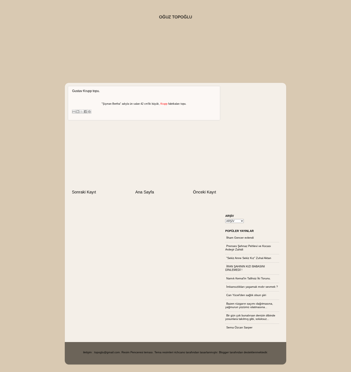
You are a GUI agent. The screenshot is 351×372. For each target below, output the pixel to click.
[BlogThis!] (78, 112)
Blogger (224, 352)
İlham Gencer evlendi (240, 237)
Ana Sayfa (144, 192)
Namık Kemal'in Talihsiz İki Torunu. (248, 278)
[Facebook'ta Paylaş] (85, 112)
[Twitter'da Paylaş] (82, 112)
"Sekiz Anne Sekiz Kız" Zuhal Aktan (248, 258)
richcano (179, 352)
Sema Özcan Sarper (239, 327)
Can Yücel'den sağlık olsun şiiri (246, 295)
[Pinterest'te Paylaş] (89, 112)
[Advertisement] (175, 54)
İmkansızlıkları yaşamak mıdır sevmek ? (252, 286)
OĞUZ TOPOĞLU (175, 17)
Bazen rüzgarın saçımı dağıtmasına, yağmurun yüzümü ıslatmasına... (249, 305)
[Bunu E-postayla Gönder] (74, 112)
